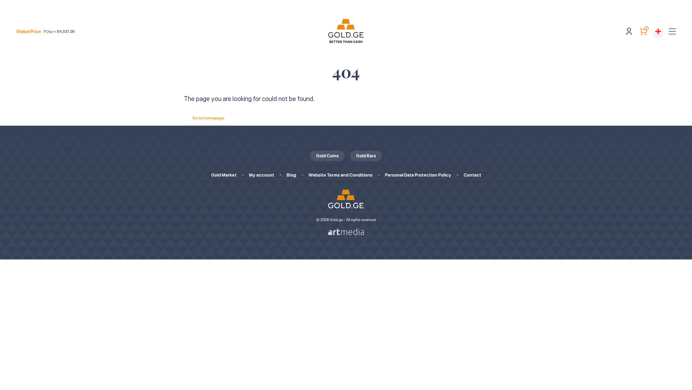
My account (261, 175)
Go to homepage (208, 118)
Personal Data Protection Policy (418, 175)
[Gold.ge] (346, 31)
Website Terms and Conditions (340, 175)
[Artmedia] (346, 231)
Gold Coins (327, 155)
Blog (291, 175)
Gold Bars (366, 155)
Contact (472, 175)
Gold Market (224, 175)
